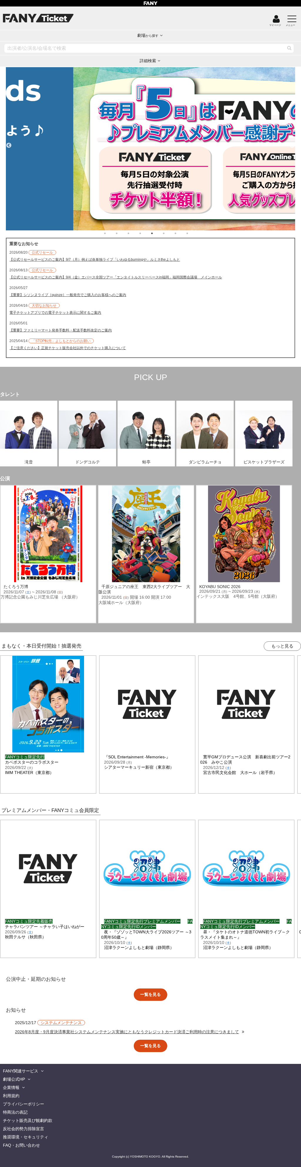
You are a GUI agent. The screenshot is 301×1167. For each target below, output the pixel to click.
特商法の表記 (15, 1112)
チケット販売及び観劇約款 (27, 1120)
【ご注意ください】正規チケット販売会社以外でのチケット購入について (67, 348)
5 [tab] (157, 233)
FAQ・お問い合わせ (21, 1145)
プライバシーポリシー (23, 1104)
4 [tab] (146, 233)
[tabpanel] (150, 148)
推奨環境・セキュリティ (25, 1137)
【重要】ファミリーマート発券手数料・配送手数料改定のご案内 (60, 330)
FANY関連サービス (20, 1071)
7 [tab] (181, 233)
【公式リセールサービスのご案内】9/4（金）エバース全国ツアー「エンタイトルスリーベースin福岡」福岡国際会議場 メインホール (115, 277)
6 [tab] (169, 233)
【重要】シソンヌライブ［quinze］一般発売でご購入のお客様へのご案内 (67, 295)
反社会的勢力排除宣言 (23, 1128)
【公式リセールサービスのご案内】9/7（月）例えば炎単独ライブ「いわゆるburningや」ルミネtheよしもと (94, 260)
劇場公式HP (14, 1079)
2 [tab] (122, 233)
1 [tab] (110, 233)
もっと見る (282, 645)
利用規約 (11, 1095)
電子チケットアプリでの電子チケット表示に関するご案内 (55, 313)
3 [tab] (134, 233)
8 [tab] (193, 233)
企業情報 (11, 1087)
